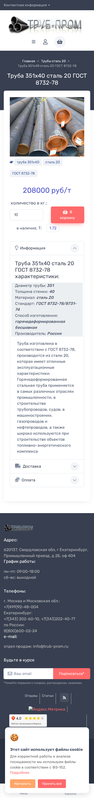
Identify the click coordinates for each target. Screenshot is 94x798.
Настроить (22, 784)
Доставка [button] (32, 466)
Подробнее (19, 773)
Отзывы (31, 696)
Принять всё (52, 784)
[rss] (64, 697)
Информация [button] (32, 248)
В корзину (67, 215)
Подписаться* (71, 673)
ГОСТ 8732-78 (23, 173)
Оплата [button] (28, 480)
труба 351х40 (28, 162)
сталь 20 (52, 162)
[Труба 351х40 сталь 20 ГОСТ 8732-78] (47, 126)
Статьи (48, 696)
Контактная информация (25, 5)
